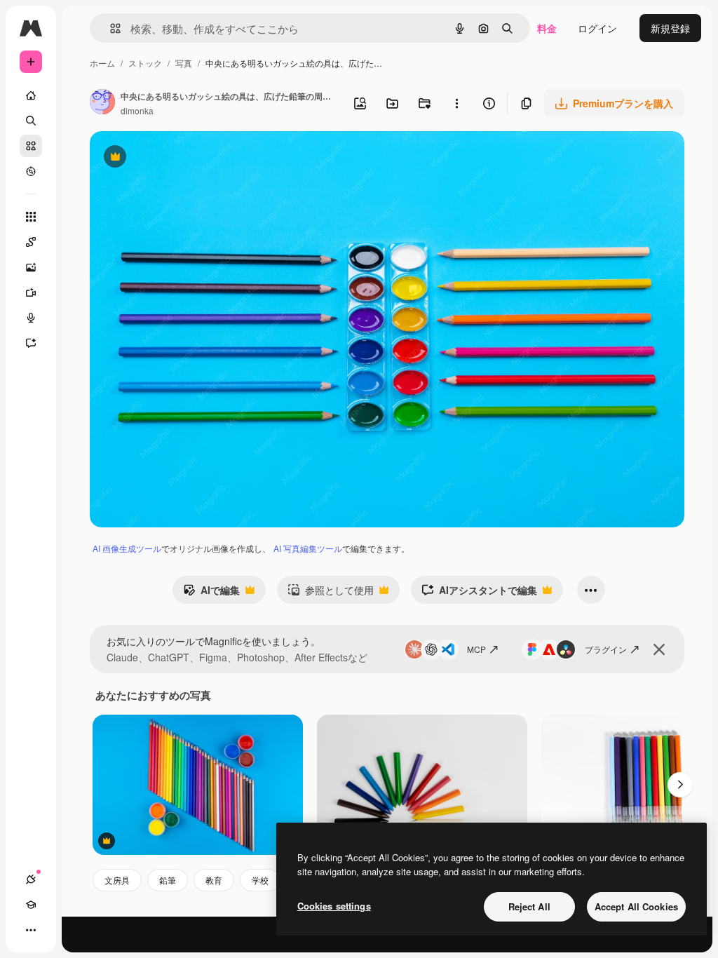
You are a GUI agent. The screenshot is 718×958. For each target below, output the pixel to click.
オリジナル (186, 158)
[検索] (31, 120)
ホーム (102, 63)
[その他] (31, 930)
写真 (183, 63)
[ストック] (31, 146)
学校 (260, 880)
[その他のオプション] (456, 103)
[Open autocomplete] (109, 28)
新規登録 (670, 28)
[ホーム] (31, 95)
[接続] (31, 879)
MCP (476, 649)
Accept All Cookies (636, 906)
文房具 (117, 880)
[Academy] (31, 904)
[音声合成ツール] (31, 317)
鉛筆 (167, 880)
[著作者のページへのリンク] (102, 103)
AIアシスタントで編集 (479, 593)
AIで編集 (211, 593)
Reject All (529, 906)
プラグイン (606, 649)
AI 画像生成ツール (127, 548)
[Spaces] (31, 242)
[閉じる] (659, 649)
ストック (145, 63)
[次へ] (680, 785)
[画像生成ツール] (31, 267)
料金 (547, 28)
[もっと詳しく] (31, 171)
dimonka (137, 110)
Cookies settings (334, 905)
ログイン (597, 28)
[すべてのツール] (31, 216)
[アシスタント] (31, 343)
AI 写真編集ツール (307, 548)
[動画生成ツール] (31, 292)
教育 (213, 880)
